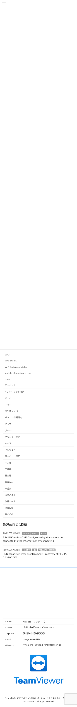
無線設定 (9, 508)
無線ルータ (10, 501)
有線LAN (9, 482)
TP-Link (26, 533)
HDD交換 (26, 550)
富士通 (8, 475)
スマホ (8, 404)
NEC (34, 550)
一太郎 (8, 462)
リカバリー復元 (12, 456)
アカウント (10, 385)
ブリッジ (9, 430)
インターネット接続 (14, 391)
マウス (8, 443)
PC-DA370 (43, 550)
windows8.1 (10, 360)
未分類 (8, 488)
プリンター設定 (12, 437)
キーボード (10, 398)
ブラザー (9, 424)
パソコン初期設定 (13, 417)
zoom (7, 379)
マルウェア (10, 449)
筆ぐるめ (9, 514)
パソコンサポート (13, 411)
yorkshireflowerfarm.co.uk (18, 373)
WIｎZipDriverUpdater (16, 367)
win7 (7, 354)
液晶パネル (10, 495)
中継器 (8, 469)
